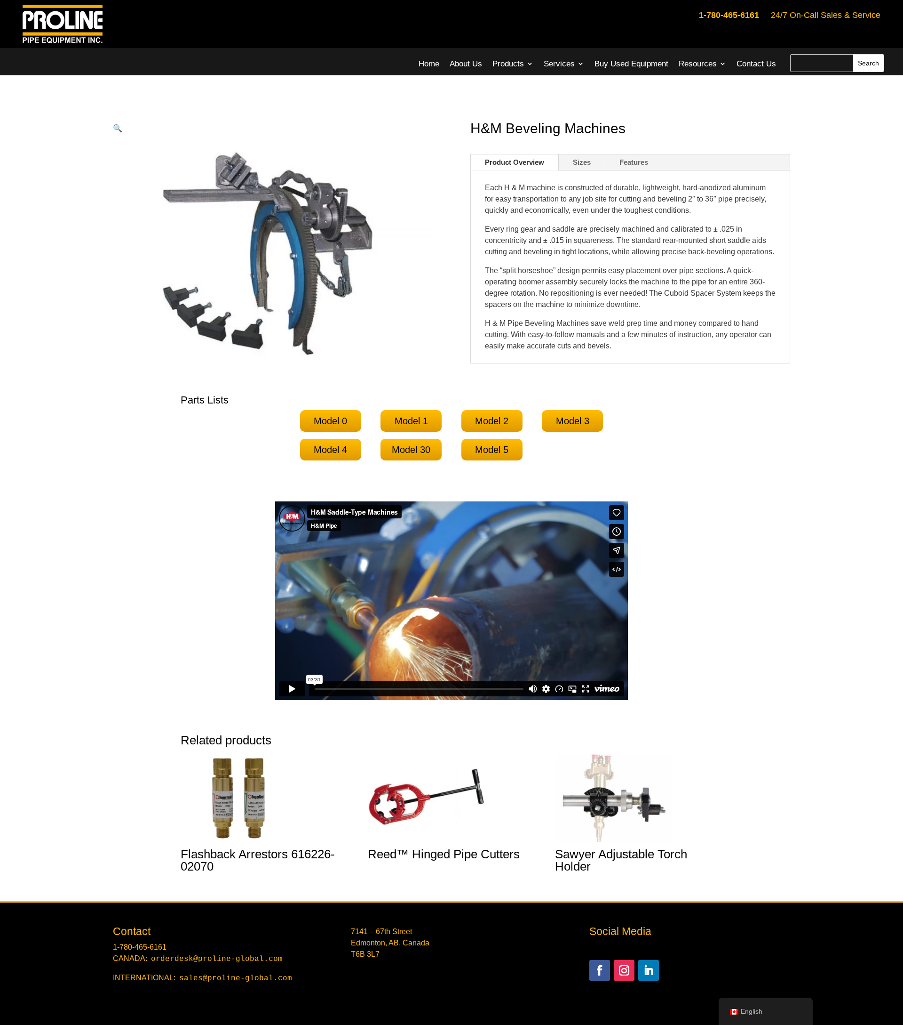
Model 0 (330, 421)
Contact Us (756, 63)
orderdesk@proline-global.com (217, 959)
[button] (117, 128)
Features (633, 162)
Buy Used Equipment (631, 63)
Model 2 (491, 421)
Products (508, 63)
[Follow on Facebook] (599, 970)
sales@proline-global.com (235, 978)
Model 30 (411, 449)
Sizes (582, 162)
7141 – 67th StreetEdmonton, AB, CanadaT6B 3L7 (390, 943)
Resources (698, 63)
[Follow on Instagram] (624, 970)
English (751, 1011)
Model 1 (411, 421)
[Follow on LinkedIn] (648, 970)
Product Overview (514, 162)
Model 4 (330, 449)
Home (429, 63)
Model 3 (572, 421)
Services (559, 63)
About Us (466, 63)
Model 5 (491, 449)
